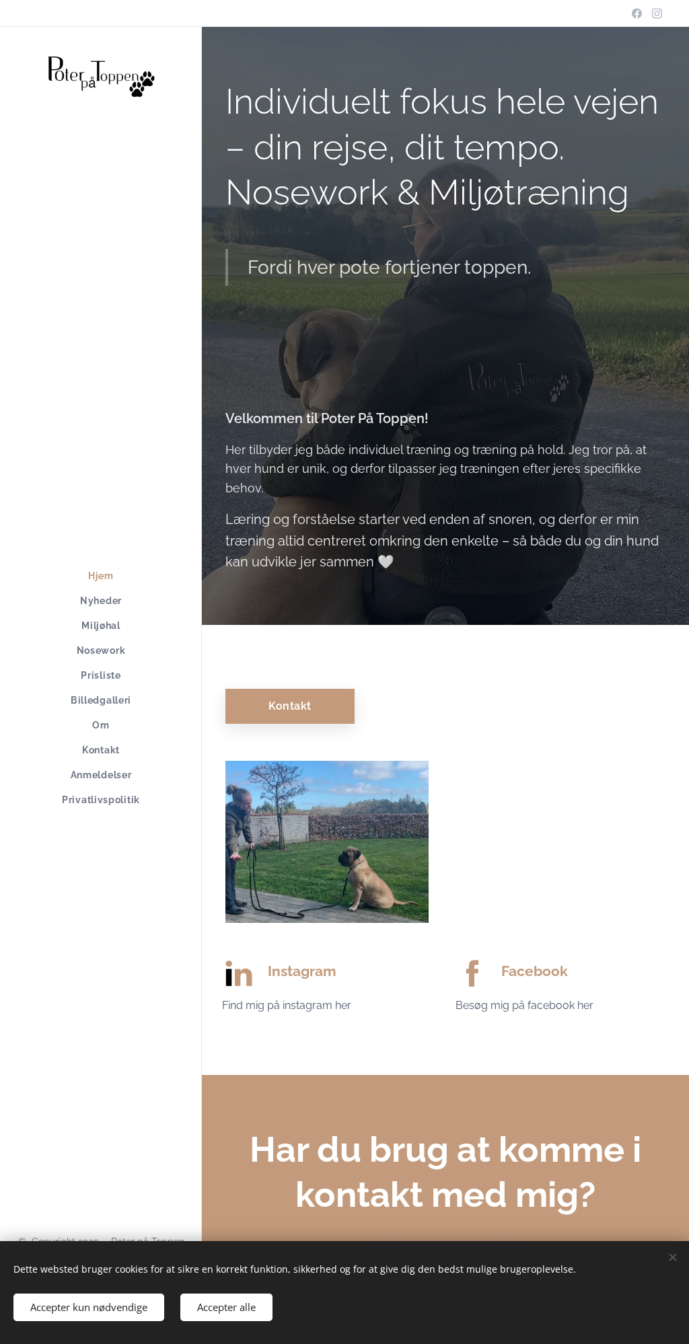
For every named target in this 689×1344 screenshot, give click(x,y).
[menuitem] (101, 576)
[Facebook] (636, 13)
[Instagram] (657, 13)
